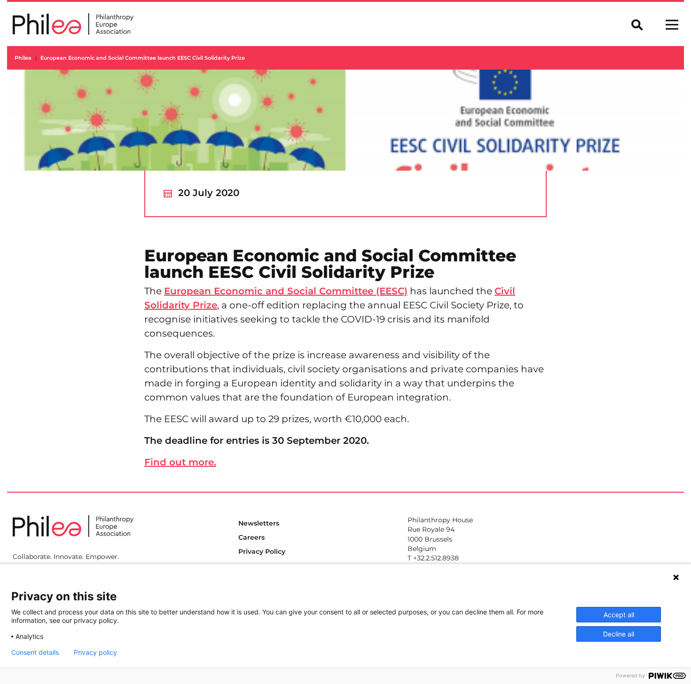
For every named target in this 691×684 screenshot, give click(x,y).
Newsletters (258, 523)
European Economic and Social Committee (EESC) (286, 291)
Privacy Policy (261, 551)
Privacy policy (95, 652)
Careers (251, 537)
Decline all (618, 634)
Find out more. (180, 462)
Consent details (35, 652)
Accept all (619, 615)
